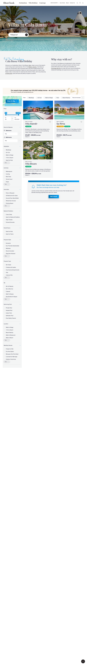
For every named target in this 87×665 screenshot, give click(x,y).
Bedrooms (8, 130)
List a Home (62, 3)
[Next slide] (51, 110)
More (6, 163)
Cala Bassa (34, 20)
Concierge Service (56, 68)
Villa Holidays (33, 3)
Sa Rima (61, 124)
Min (5, 117)
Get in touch (53, 196)
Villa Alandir (31, 124)
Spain (14, 20)
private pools (8, 73)
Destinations (23, 3)
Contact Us (72, 3)
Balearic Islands (21, 20)
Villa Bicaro (31, 164)
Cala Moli (30, 161)
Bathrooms (9, 137)
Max (15, 117)
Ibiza (29, 20)
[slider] (6, 115)
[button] (83, 661)
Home (9, 20)
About (67, 3)
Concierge (42, 3)
